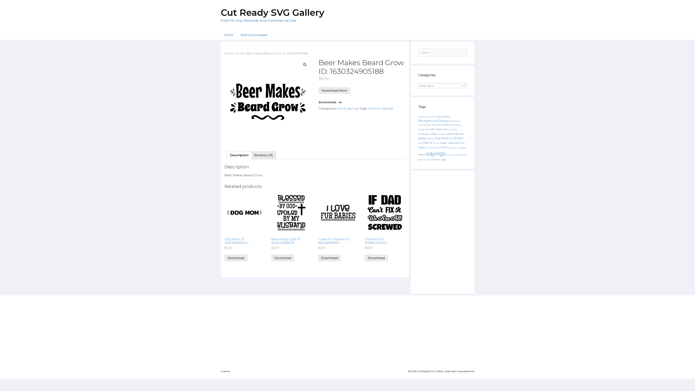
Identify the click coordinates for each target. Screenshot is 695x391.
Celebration (442, 129)
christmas (423, 134)
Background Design (434, 121)
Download (236, 258)
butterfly (446, 124)
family (445, 138)
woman (435, 159)
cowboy (442, 134)
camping (456, 125)
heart (422, 147)
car (427, 129)
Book (429, 125)
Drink (240, 53)
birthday (422, 125)
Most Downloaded (254, 35)
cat (431, 129)
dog (437, 138)
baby (447, 116)
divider (430, 138)
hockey (430, 148)
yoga (443, 159)
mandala (461, 147)
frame (428, 142)
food (420, 143)
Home (228, 35)
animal (440, 116)
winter (427, 160)
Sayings (353, 108)
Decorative (455, 134)
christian (453, 129)
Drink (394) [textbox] (441, 85)
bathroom (455, 121)
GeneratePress (465, 371)
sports (449, 155)
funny (436, 143)
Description (239, 155)
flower (458, 138)
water (420, 159)
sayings (387, 108)
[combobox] (442, 85)
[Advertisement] (442, 232)
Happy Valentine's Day (452, 143)
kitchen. (452, 148)
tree (463, 154)
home (437, 148)
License (225, 371)
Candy (421, 129)
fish (451, 138)
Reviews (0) (263, 155)
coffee (433, 134)
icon (444, 147)
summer (457, 155)
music (422, 154)
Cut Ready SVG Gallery (272, 12)
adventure (423, 117)
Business (436, 125)
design (422, 138)
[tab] (239, 155)
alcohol (374, 108)
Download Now (334, 90)
